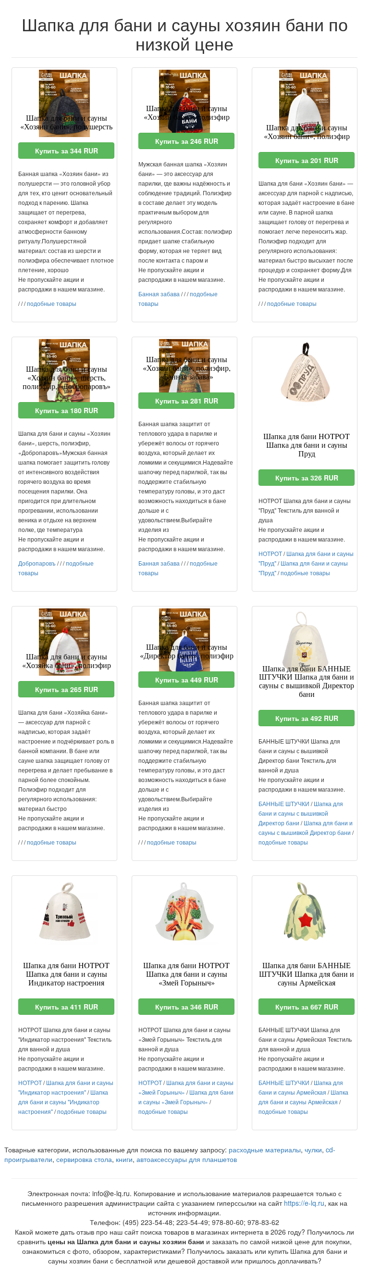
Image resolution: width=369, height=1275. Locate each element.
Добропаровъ (37, 563)
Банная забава (159, 294)
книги (124, 1159)
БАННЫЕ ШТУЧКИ (283, 803)
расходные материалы (265, 1149)
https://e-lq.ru (304, 1203)
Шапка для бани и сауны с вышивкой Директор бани (300, 813)
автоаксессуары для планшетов (186, 1159)
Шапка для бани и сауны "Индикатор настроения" (63, 1101)
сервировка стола (84, 1159)
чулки (313, 1149)
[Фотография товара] (64, 103)
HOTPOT (270, 553)
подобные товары (51, 303)
